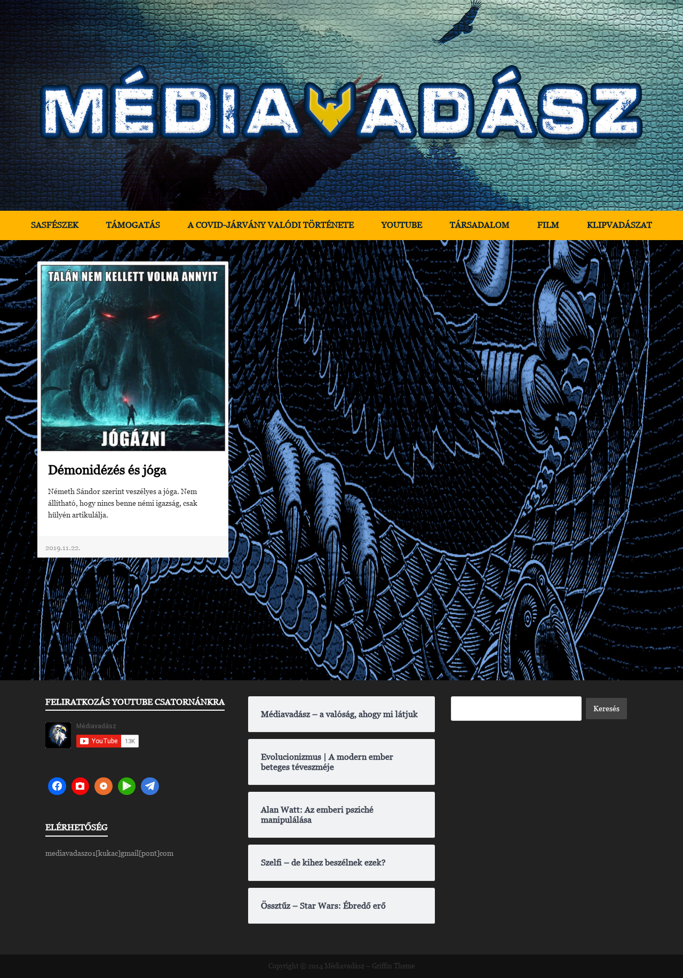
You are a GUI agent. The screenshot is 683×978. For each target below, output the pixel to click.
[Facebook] (57, 786)
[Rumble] (127, 786)
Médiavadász (344, 966)
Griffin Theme (393, 966)
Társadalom (480, 225)
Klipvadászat (619, 225)
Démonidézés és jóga (107, 470)
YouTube (402, 225)
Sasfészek (54, 225)
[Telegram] (150, 786)
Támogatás (133, 225)
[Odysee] (103, 786)
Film (548, 225)
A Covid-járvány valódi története (271, 225)
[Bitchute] (80, 786)
